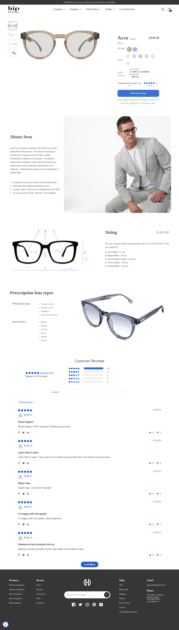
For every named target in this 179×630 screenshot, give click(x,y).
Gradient (144, 71)
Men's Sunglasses (15, 598)
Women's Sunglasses (16, 589)
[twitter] (80, 604)
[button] (149, 83)
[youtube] (101, 604)
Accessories (41, 594)
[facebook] (73, 604)
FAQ (121, 585)
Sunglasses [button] (74, 9)
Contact (122, 607)
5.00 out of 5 (46, 372)
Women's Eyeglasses (16, 585)
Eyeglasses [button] (58, 9)
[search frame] (163, 9)
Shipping (122, 594)
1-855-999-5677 (153, 602)
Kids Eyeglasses (15, 603)
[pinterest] (94, 604)
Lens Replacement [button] (127, 9)
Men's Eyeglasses (15, 594)
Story (39, 585)
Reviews (40, 589)
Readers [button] (108, 9)
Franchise (40, 603)
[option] (59, 42)
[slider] (25, 410)
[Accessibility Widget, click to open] (5, 624)
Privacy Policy (124, 603)
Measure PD (123, 589)
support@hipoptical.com (156, 585)
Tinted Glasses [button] (92, 9)
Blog (38, 598)
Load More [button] (89, 564)
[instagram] (87, 604)
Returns (122, 598)
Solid (134, 71)
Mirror (135, 76)
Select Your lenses (138, 93)
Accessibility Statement (128, 612)
